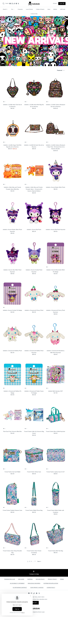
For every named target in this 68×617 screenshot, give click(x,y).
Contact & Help (34, 13)
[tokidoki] (34, 3)
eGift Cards (62, 9)
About (49, 9)
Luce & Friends (29, 9)
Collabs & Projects (40, 9)
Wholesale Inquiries (34, 583)
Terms (62, 579)
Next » (39, 561)
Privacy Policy (52, 579)
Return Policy (40, 579)
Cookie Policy (51, 587)
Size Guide (21, 579)
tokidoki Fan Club (9, 579)
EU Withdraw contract (20, 587)
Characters (20, 9)
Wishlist (55, 9)
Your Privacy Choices (36, 587)
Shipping (30, 579)
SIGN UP (34, 602)
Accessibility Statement (17, 583)
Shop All (5, 9)
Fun (12, 9)
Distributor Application (51, 583)
